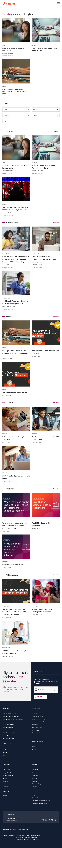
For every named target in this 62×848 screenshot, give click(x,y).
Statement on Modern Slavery (41, 800)
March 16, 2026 (37, 265)
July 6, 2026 (36, 356)
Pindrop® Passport (8, 736)
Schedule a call (41, 696)
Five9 (4, 784)
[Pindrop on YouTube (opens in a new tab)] (43, 820)
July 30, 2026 (6, 531)
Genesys (5, 781)
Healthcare (35, 749)
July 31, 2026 (6, 212)
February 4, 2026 (38, 442)
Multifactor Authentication (40, 722)
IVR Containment (37, 727)
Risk (4, 755)
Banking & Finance (37, 741)
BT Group (5, 787)
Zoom (4, 798)
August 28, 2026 (8, 53)
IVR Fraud (35, 724)
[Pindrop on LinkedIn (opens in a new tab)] (46, 820)
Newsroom (35, 778)
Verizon (5, 778)
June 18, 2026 (6, 567)
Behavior (5, 752)
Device (5, 749)
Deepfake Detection (38, 716)
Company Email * (39, 671)
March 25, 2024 (37, 614)
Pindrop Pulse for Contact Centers (13, 719)
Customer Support (37, 784)
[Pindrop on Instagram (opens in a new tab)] (49, 820)
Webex (5, 795)
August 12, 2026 (7, 359)
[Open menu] (58, 3)
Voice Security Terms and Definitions (26, 837)
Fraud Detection (37, 733)
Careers (34, 781)
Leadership (35, 776)
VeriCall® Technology (9, 738)
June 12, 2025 (6, 481)
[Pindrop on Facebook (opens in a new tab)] (55, 820)
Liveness (5, 758)
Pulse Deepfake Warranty (39, 803)
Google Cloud (7, 773)
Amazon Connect (8, 776)
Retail (33, 747)
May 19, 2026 (6, 395)
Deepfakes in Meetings (38, 719)
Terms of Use (36, 798)
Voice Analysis (36, 730)
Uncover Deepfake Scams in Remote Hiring (28, 835)
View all (55, 131)
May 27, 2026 (6, 442)
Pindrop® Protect (8, 727)
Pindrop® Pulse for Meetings (11, 716)
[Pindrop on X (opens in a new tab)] (52, 820)
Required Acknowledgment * (41, 679)
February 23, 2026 (8, 306)
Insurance (35, 744)
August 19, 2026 (37, 171)
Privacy (34, 795)
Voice (4, 747)
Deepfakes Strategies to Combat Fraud (27, 839)
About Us (35, 773)
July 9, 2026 (6, 265)
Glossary (34, 787)
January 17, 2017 (7, 656)
